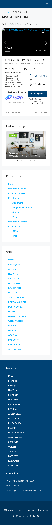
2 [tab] (23, 161)
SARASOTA (13, 278)
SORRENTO (13, 326)
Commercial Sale (16, 193)
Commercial (14, 226)
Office (15, 231)
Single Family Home (22, 207)
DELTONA (12, 293)
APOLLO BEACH (16, 297)
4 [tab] (31, 161)
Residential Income (17, 221)
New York (13, 274)
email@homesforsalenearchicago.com (26, 491)
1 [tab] (19, 161)
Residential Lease (17, 188)
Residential (13, 198)
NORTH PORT (14, 283)
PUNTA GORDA (15, 307)
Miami (11, 260)
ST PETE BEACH (16, 349)
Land (10, 184)
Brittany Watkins (14, 112)
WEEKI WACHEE (15, 321)
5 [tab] (35, 161)
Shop (14, 236)
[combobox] (18, 24)
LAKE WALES (14, 344)
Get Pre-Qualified (37, 93)
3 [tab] (27, 161)
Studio (15, 212)
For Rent (43, 32)
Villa (14, 217)
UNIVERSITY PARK (17, 316)
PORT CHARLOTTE (17, 302)
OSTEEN (12, 330)
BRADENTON (14, 288)
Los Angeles (14, 264)
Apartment (17, 203)
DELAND (12, 311)
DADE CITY (13, 340)
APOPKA (12, 335)
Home (7, 12)
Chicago (12, 269)
